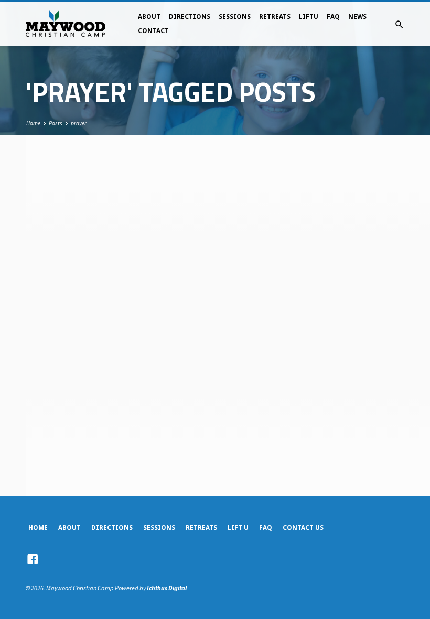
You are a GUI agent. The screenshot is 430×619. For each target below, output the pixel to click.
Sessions (235, 16)
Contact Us (303, 527)
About (149, 16)
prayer (79, 123)
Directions (189, 16)
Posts (55, 123)
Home (33, 123)
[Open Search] (399, 24)
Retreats (275, 16)
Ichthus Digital (167, 588)
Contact (153, 31)
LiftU (308, 16)
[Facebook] (32, 559)
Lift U (238, 527)
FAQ (333, 16)
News (357, 16)
